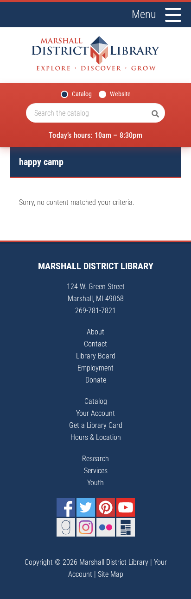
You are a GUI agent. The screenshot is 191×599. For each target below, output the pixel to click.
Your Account (95, 413)
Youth (95, 482)
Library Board (95, 356)
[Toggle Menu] (173, 15)
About (95, 331)
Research (95, 458)
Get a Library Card (95, 425)
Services (96, 470)
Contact (95, 344)
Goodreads (66, 527)
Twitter (85, 507)
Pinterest (105, 507)
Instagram (85, 527)
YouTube (125, 507)
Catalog (82, 94)
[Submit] (155, 114)
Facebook (66, 507)
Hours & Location (95, 437)
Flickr (105, 527)
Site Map (110, 574)
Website (120, 94)
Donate (95, 380)
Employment (95, 368)
